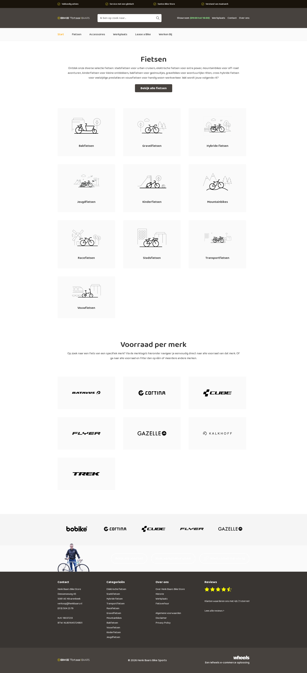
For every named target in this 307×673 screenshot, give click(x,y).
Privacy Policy (163, 623)
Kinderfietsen (113, 632)
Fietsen (76, 34)
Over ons (244, 18)
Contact (232, 18)
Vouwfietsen (113, 628)
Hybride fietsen (114, 599)
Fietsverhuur (162, 604)
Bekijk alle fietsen (154, 88)
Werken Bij (165, 34)
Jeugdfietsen (113, 637)
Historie (160, 594)
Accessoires (97, 34)
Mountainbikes (114, 618)
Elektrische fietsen (116, 589)
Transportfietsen (115, 604)
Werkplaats (218, 18)
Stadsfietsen (113, 594)
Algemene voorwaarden (168, 613)
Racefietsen (112, 608)
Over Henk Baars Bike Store (170, 589)
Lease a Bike (143, 34)
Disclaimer (161, 618)
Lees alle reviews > (214, 611)
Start (61, 34)
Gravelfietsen (113, 613)
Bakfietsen (112, 623)
